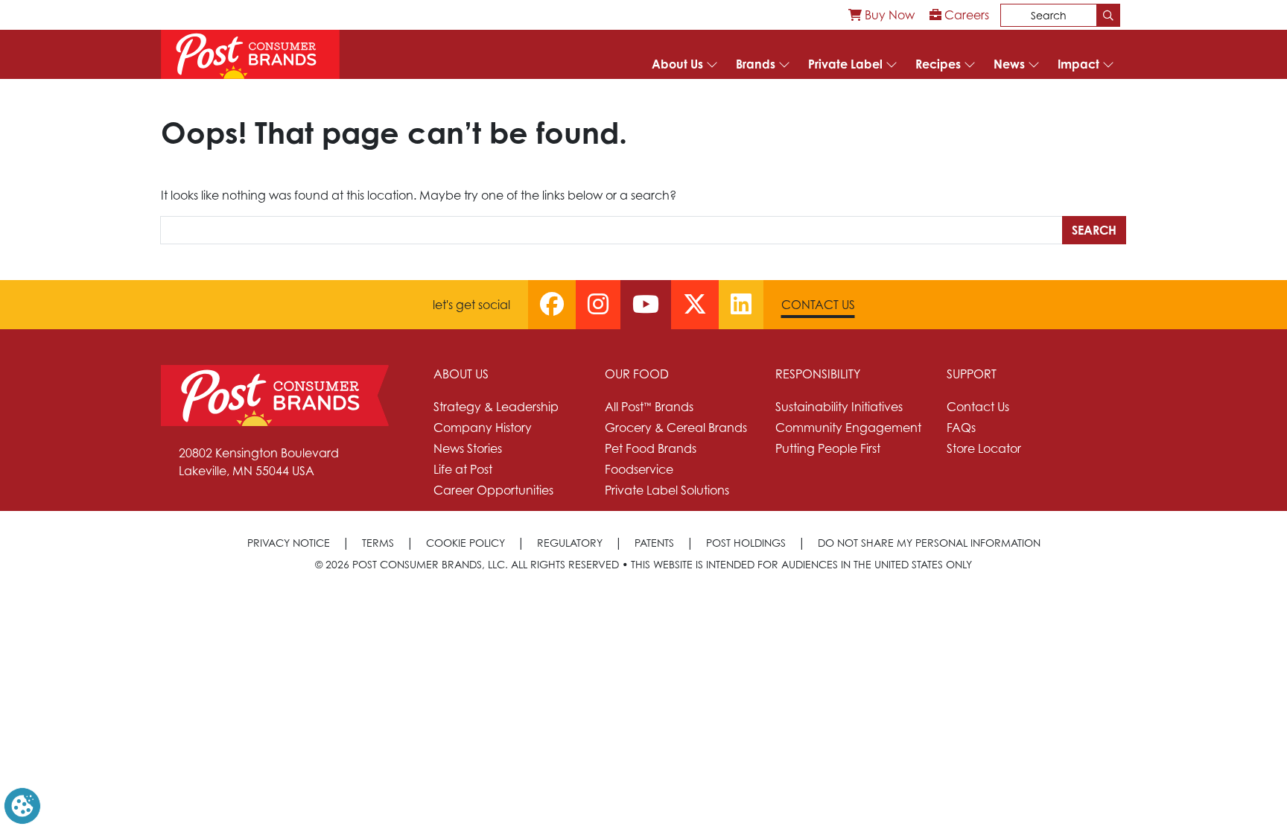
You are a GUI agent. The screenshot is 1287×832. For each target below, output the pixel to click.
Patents (654, 542)
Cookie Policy (465, 542)
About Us (677, 64)
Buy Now (888, 14)
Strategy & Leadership (496, 406)
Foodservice (639, 469)
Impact (1078, 64)
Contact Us (818, 304)
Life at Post (462, 469)
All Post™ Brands (649, 406)
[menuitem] (881, 15)
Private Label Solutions (667, 490)
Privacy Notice (288, 542)
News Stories (467, 448)
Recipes (938, 64)
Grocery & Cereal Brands (676, 427)
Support (972, 373)
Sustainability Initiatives (839, 406)
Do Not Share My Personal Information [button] (929, 542)
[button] (22, 804)
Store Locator (984, 448)
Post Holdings (746, 542)
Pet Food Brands (650, 448)
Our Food (637, 373)
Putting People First (827, 448)
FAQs (961, 427)
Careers (965, 14)
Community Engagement (848, 427)
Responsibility (817, 373)
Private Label (845, 64)
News (1009, 64)
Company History (482, 427)
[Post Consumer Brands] (250, 54)
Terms (378, 542)
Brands (755, 64)
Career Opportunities (493, 490)
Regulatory (570, 542)
